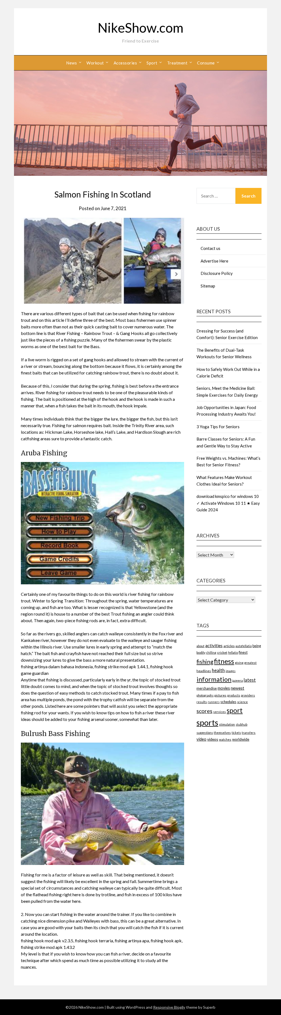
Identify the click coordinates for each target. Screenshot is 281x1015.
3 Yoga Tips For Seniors (218, 426)
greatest (250, 662)
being (256, 646)
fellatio (233, 652)
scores (204, 711)
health (218, 670)
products (233, 695)
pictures (220, 695)
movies (224, 688)
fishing (204, 661)
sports (207, 722)
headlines (203, 671)
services (219, 712)
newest (237, 688)
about (200, 646)
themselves (222, 732)
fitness (224, 661)
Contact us (210, 248)
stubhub (241, 724)
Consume (206, 62)
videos (212, 739)
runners (214, 702)
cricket (222, 652)
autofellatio (243, 646)
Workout (95, 62)
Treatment (177, 62)
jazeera (237, 680)
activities (214, 645)
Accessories (125, 62)
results (201, 702)
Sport (152, 62)
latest (250, 680)
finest (243, 652)
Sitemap (208, 285)
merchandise (206, 688)
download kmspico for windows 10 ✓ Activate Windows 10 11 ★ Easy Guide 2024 (228, 503)
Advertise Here (214, 260)
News (71, 62)
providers (248, 695)
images (230, 671)
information (213, 679)
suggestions (204, 732)
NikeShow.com (140, 27)
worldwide (240, 739)
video (201, 739)
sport (235, 710)
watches (225, 739)
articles (229, 646)
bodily (200, 652)
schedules (228, 702)
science (242, 702)
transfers (248, 732)
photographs (204, 695)
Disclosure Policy (217, 273)
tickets (236, 732)
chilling (211, 652)
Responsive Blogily (169, 1007)
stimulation (227, 724)
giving (239, 662)
